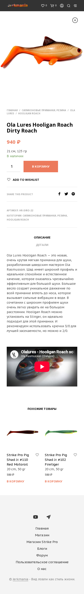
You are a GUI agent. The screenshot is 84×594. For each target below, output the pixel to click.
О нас (42, 569)
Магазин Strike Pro (42, 542)
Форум (42, 555)
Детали (42, 245)
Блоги (42, 548)
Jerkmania (20, 579)
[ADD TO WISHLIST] (37, 455)
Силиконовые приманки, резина (44, 110)
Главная (12, 110)
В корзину (15, 481)
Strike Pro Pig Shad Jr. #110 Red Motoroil (18, 459)
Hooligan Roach (29, 113)
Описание (42, 237)
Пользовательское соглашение (42, 562)
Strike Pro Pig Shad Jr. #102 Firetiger (56, 459)
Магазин (42, 535)
